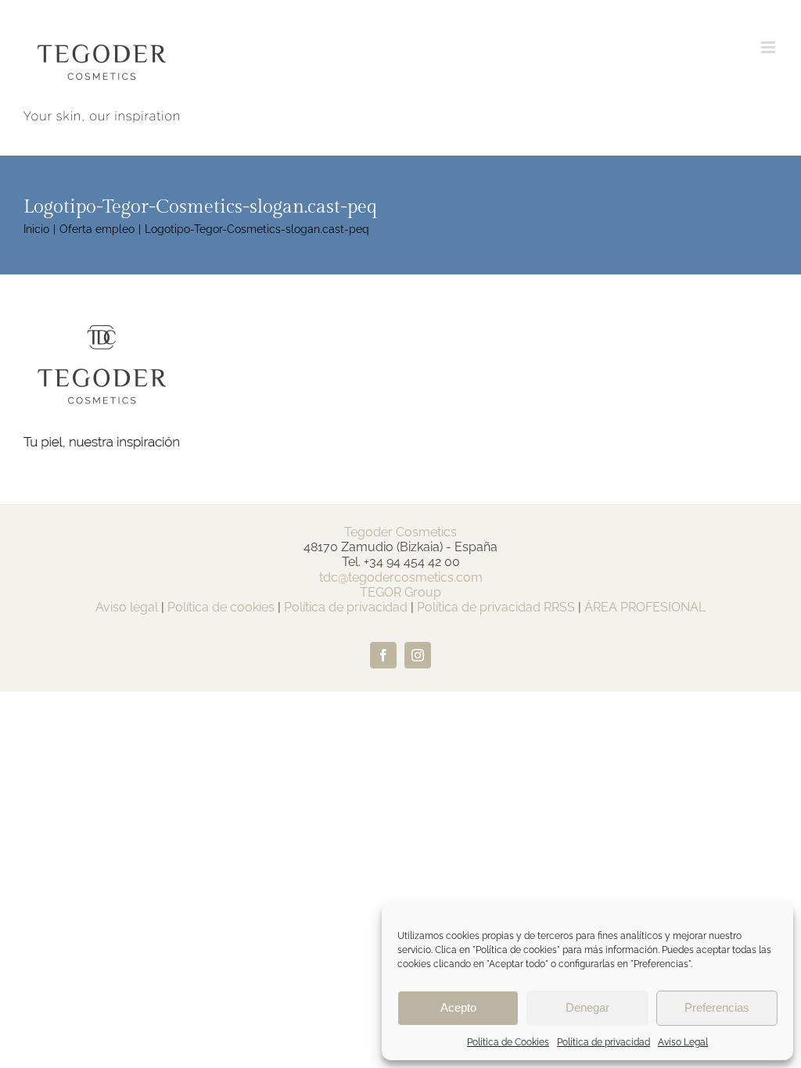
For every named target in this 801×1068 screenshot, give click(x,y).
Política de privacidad (603, 1042)
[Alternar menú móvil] (769, 47)
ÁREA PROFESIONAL (645, 607)
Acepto (458, 1007)
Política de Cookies (508, 1042)
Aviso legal (126, 607)
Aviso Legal (683, 1042)
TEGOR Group (400, 592)
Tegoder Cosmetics (400, 532)
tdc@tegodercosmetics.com (401, 577)
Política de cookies (221, 607)
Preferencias (716, 1007)
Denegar (587, 1007)
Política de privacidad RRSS (496, 607)
